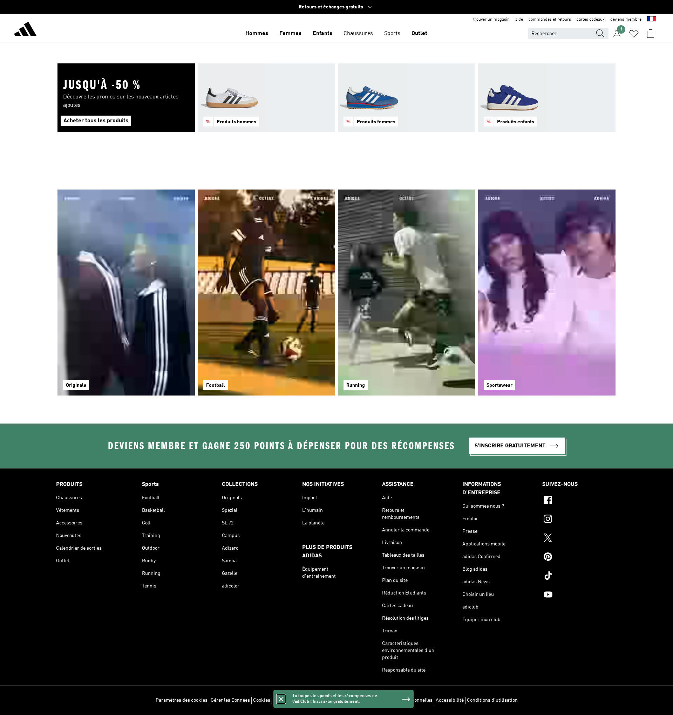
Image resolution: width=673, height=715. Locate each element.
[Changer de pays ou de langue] (651, 19)
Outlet (419, 33)
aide (519, 20)
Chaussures (358, 33)
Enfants (322, 33)
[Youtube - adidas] (579, 595)
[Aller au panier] (650, 33)
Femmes (290, 33)
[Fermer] (281, 698)
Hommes (256, 33)
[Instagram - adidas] (579, 519)
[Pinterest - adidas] (579, 557)
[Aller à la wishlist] (633, 33)
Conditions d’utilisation (492, 700)
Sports (392, 33)
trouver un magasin (491, 20)
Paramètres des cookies (182, 700)
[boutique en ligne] (25, 30)
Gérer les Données (230, 700)
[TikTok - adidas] (579, 576)
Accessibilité (450, 700)
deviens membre (625, 20)
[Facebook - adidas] (579, 500)
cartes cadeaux (591, 20)
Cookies (261, 700)
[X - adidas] (579, 538)
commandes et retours (550, 20)
